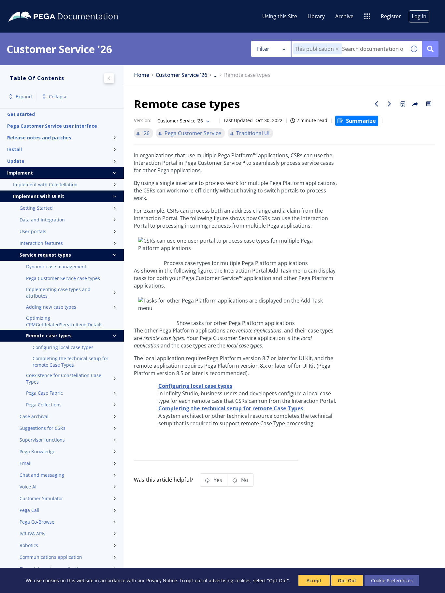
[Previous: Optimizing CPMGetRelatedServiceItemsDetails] (376, 103)
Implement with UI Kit (38, 196)
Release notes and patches (39, 137)
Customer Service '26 (181, 75)
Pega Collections (44, 405)
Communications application (51, 557)
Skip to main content (29, 7)
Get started (21, 114)
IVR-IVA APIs (32, 533)
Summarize (361, 120)
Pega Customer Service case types (63, 278)
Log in (419, 16)
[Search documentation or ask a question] (430, 49)
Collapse (58, 96)
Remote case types (49, 335)
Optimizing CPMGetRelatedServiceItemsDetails (64, 321)
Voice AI (28, 487)
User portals (33, 231)
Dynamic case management (56, 266)
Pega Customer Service (193, 133)
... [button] (216, 75)
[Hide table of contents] (109, 78)
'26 (146, 133)
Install (14, 149)
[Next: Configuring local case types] (389, 103)
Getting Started (36, 208)
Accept (314, 580)
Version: (142, 120)
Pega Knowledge (37, 451)
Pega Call (29, 510)
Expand (24, 96)
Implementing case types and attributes (58, 292)
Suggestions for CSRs (42, 428)
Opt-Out (347, 580)
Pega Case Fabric (44, 393)
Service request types (45, 255)
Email (26, 463)
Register (391, 16)
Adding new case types (51, 307)
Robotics (29, 545)
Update (15, 161)
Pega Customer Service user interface (52, 126)
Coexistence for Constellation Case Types (63, 378)
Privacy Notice (161, 580)
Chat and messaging (42, 475)
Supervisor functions (42, 440)
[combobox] (349, 49)
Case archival (34, 416)
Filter (263, 48)
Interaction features (41, 243)
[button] (337, 49)
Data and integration (42, 220)
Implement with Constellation (45, 184)
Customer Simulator (41, 498)
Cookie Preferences (392, 580)
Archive (344, 16)
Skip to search (79, 7)
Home (141, 75)
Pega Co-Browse (37, 522)
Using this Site (279, 16)
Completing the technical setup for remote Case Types (70, 361)
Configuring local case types (63, 347)
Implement (20, 173)
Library (316, 16)
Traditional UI (252, 133)
